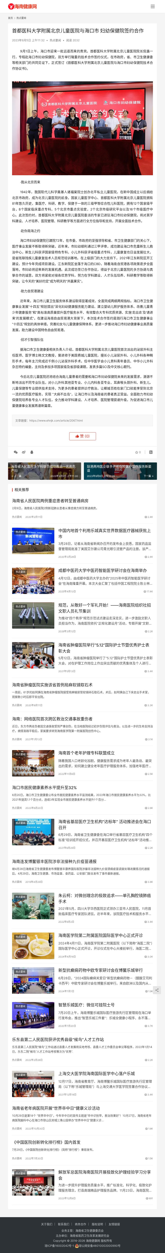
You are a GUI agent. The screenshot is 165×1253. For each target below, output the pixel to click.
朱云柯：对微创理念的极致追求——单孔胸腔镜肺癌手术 (104, 898)
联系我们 (63, 1224)
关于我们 (46, 1224)
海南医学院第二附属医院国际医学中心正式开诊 (100, 935)
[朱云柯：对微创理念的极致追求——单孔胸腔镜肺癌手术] (33, 906)
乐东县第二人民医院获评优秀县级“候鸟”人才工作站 (58, 1039)
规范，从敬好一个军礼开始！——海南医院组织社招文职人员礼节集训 (104, 608)
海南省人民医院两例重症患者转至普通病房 (50, 501)
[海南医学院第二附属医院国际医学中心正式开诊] (33, 946)
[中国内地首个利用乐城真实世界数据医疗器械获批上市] (33, 541)
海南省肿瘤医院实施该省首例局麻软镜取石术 (52, 685)
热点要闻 (55, 40)
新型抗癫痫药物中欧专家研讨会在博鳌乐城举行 (100, 970)
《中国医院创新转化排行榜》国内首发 (46, 1142)
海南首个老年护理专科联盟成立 (86, 753)
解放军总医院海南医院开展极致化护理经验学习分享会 (104, 1175)
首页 (10, 18)
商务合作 (80, 1224)
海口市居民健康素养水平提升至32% (44, 787)
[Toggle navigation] (152, 6)
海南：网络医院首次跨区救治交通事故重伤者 (52, 719)
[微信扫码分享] (15, 452)
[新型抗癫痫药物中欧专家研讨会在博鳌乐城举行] (33, 980)
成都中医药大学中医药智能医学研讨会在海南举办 (102, 570)
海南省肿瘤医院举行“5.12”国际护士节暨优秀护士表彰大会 (103, 648)
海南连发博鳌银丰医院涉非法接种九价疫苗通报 (54, 861)
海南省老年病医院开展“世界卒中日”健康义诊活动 (56, 1108)
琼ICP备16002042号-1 (59, 1245)
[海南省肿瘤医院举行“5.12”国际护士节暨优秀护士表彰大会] (33, 655)
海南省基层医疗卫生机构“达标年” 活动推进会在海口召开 (104, 824)
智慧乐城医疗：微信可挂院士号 (86, 1005)
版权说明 (97, 1224)
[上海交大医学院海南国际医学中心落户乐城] (33, 1084)
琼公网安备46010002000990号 (100, 1245)
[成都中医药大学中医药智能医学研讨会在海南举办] (33, 581)
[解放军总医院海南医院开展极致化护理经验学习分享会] (33, 1182)
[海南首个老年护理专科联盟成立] (33, 763)
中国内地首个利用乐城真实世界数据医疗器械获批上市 (104, 533)
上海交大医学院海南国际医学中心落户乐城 (96, 1073)
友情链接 (114, 1224)
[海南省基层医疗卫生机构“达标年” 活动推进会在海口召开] (33, 832)
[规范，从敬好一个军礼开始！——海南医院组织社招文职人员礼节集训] (33, 615)
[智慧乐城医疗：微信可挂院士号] (33, 1015)
